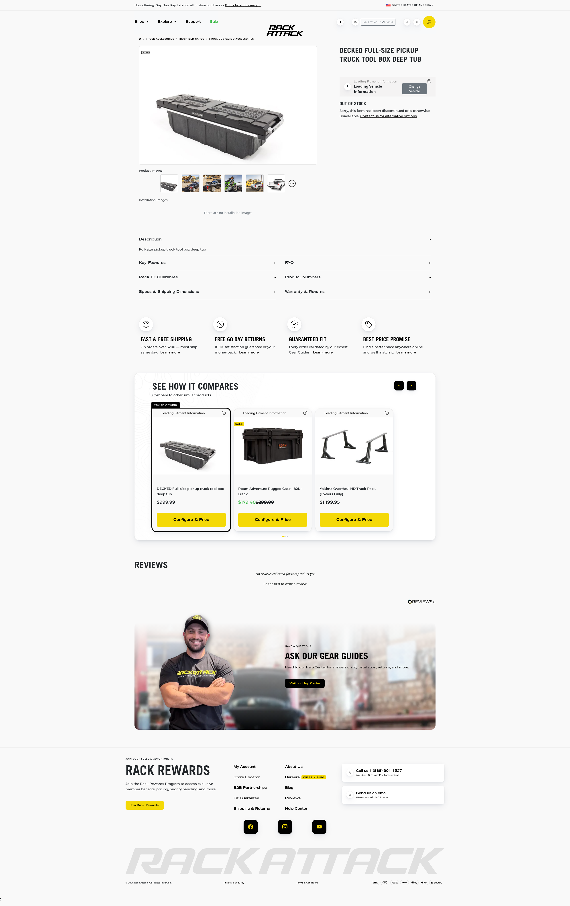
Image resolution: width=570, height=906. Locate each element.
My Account (245, 767)
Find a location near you (243, 5)
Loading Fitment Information (375, 81)
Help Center (296, 809)
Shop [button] (139, 22)
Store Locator (247, 777)
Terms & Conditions (307, 882)
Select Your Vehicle (378, 22)
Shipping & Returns (252, 809)
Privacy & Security (234, 882)
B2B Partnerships (250, 788)
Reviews (293, 798)
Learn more (170, 352)
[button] (285, 583)
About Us (294, 767)
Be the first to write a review (285, 583)
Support (193, 22)
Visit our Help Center (304, 683)
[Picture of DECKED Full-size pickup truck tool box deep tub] (228, 105)
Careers (292, 777)
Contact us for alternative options (388, 116)
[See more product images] (292, 183)
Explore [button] (165, 22)
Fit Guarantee (246, 798)
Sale (214, 22)
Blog (289, 788)
